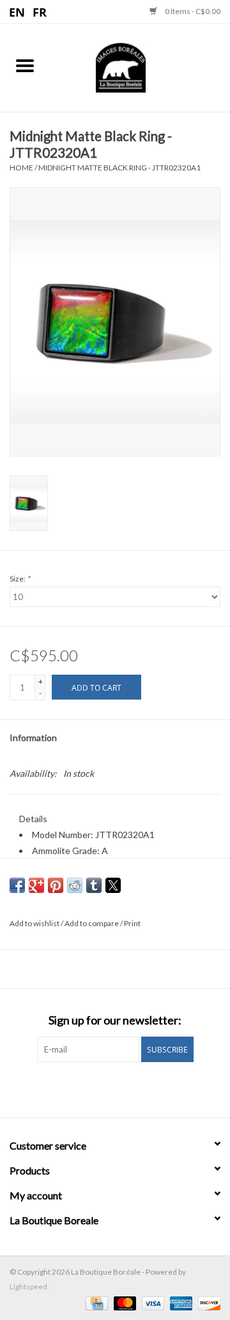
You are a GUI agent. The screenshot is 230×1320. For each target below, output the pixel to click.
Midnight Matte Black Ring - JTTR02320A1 (119, 167)
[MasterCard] (123, 1302)
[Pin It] (55, 885)
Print (132, 923)
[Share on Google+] (36, 885)
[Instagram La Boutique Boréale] (126, 1088)
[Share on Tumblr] (94, 885)
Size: (20, 578)
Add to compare (92, 923)
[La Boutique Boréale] (140, 66)
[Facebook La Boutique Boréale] (104, 1088)
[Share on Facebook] (17, 885)
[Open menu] (25, 65)
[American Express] (179, 1302)
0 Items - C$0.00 (192, 11)
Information (33, 737)
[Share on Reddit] (74, 885)
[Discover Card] (207, 1302)
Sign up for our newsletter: (115, 1020)
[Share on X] (113, 885)
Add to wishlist (35, 923)
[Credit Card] (95, 1302)
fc (40, 11)
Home (21, 167)
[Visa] (151, 1302)
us (18, 11)
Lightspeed (28, 1286)
